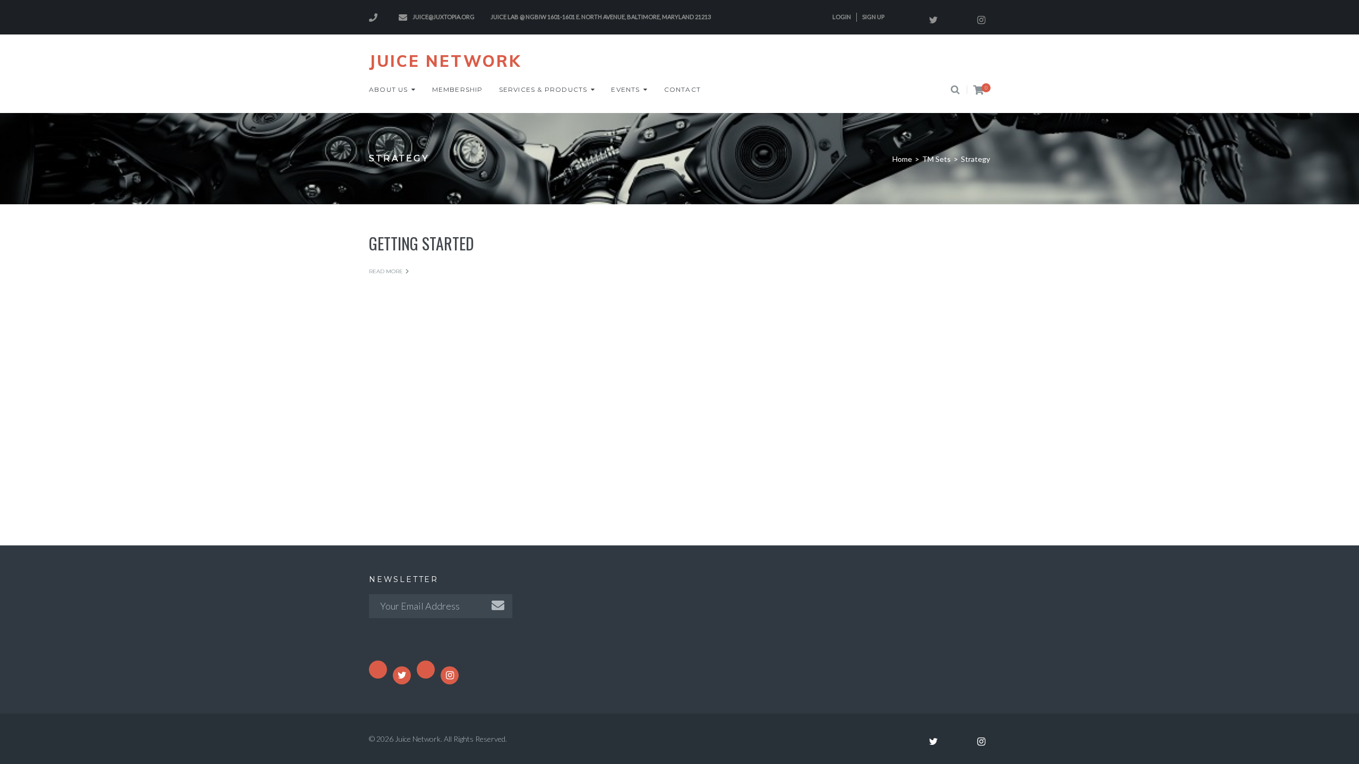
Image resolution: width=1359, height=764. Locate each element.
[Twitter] (933, 20)
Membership (457, 89)
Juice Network (445, 61)
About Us (388, 89)
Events (625, 89)
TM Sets (936, 158)
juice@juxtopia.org (443, 16)
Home (902, 158)
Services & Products (543, 89)
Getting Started (421, 243)
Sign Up (873, 16)
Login (841, 16)
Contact (682, 89)
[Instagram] (981, 20)
